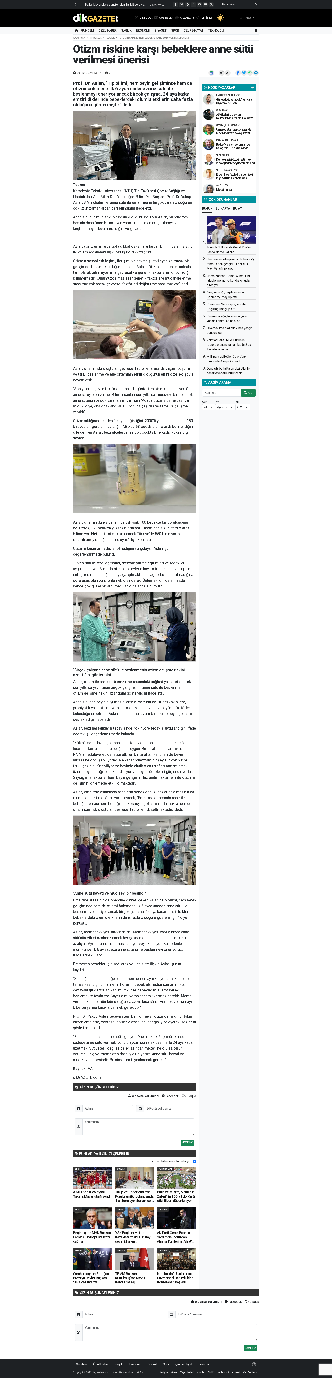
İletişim (164, 1372)
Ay (217, 402)
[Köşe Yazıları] (209, 99)
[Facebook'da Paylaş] (238, 73)
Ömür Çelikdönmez (228, 125)
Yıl (237, 402)
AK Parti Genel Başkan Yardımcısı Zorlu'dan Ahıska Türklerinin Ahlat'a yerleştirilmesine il (175, 1239)
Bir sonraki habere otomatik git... (170, 1161)
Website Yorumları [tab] (145, 1096)
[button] (75, 4)
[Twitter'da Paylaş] (244, 73)
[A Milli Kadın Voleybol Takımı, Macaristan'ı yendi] (92, 1178)
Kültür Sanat (165, 1169)
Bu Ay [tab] (237, 208)
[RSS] (211, 4)
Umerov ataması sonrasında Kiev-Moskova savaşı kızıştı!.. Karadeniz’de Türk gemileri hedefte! (233, 135)
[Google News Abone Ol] (211, 73)
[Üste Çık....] (254, 1364)
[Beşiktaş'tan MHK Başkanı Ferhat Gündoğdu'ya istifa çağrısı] (92, 1218)
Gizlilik (211, 1372)
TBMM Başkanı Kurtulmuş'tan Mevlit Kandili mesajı (130, 1278)
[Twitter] (181, 4)
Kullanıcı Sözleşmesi (229, 1372)
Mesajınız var (224, 189)
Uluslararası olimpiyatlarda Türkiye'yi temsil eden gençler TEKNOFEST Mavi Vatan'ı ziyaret (231, 263)
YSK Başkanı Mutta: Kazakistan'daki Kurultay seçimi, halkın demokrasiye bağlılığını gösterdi (132, 1241)
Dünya (120, 1210)
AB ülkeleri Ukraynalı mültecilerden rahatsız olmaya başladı (234, 118)
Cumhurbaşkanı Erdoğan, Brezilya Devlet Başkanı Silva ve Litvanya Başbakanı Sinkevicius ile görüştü (91, 1282)
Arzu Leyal (222, 185)
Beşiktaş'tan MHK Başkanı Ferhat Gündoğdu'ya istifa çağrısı (92, 1237)
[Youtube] (199, 4)
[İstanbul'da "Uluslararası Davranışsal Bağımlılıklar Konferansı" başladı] (176, 1259)
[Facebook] (175, 4)
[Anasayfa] (76, 30)
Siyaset (160, 30)
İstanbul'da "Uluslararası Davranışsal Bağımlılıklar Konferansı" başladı (175, 1278)
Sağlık (126, 30)
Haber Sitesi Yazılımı (122, 1372)
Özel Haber (108, 30)
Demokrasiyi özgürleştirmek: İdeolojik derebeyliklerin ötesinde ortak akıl (236, 163)
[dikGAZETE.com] (96, 17)
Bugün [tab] (207, 208)
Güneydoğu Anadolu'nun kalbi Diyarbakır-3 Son (234, 101)
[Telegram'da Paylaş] (256, 73)
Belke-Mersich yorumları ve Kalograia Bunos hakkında (233, 146)
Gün (204, 402)
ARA (250, 393)
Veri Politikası (250, 1372)
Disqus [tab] (191, 1096)
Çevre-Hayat (193, 30)
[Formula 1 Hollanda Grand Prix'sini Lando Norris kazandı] (231, 230)
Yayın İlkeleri (187, 1372)
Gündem (87, 30)
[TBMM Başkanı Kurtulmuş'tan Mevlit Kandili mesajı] (134, 1259)
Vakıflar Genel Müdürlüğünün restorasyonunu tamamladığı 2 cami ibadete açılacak (230, 344)
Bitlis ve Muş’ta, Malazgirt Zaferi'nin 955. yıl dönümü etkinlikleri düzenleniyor (176, 1196)
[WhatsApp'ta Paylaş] (250, 73)
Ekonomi (143, 30)
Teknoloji (216, 30)
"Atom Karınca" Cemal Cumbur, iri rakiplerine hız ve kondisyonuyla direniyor (228, 280)
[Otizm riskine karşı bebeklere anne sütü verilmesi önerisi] (134, 145)
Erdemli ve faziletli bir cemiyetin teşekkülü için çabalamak (235, 176)
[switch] (194, 1161)
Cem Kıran (222, 110)
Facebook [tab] (172, 1096)
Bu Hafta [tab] (223, 208)
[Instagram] (187, 4)
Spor (175, 30)
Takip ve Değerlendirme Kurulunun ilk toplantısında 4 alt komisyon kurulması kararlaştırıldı (134, 1198)
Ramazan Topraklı (227, 140)
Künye (174, 1372)
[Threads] (193, 4)
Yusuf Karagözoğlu (228, 170)
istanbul (246, 17)
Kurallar (201, 1372)
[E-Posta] (205, 4)
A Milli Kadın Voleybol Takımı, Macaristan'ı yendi (91, 1194)
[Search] (256, 4)
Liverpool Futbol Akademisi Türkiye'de (134, 4)
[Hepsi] (252, 87)
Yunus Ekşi (222, 155)
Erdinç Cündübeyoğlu (229, 95)
